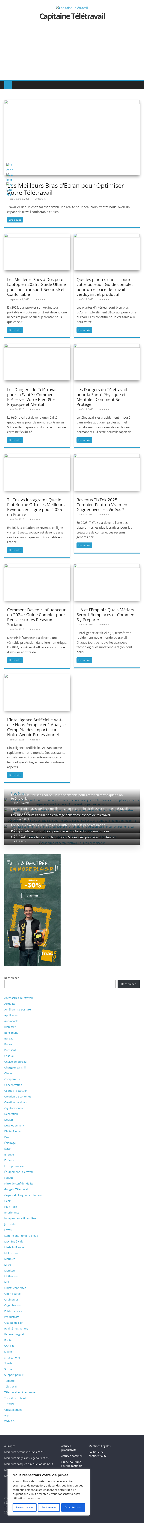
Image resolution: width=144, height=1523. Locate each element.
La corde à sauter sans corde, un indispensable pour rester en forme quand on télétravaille (67, 797)
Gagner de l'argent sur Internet (24, 1195)
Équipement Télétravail (19, 1172)
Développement (14, 1125)
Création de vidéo (15, 1102)
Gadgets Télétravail (16, 1189)
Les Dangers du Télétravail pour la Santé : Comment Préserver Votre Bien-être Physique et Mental (32, 397)
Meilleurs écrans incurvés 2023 (24, 1452)
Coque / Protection (16, 1090)
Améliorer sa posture (17, 1009)
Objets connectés (15, 1288)
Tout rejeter (49, 1507)
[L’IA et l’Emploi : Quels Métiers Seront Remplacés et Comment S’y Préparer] (107, 566)
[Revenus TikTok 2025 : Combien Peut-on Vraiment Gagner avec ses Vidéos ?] (107, 456)
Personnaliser (24, 1507)
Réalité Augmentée (16, 1328)
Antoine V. (40, 198)
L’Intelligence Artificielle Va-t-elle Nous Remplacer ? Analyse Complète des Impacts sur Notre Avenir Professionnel (36, 727)
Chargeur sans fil (15, 1067)
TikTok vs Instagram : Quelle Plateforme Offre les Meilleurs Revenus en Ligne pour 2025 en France (35, 507)
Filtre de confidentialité (18, 1183)
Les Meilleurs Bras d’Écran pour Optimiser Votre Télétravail (65, 188)
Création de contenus (17, 1096)
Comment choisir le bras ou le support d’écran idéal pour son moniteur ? (62, 837)
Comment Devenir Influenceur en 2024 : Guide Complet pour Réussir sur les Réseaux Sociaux (36, 617)
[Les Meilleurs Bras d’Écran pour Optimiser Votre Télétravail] (72, 102)
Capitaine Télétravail (72, 16)
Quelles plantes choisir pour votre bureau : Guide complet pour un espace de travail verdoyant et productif (104, 287)
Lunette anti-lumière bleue (21, 1235)
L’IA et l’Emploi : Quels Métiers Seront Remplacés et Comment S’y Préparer (106, 614)
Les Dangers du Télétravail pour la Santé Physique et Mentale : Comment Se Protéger (101, 397)
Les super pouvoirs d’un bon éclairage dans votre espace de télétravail (61, 815)
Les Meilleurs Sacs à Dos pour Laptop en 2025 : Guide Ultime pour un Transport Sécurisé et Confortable (36, 287)
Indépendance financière (20, 1218)
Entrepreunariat (14, 1166)
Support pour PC (14, 1375)
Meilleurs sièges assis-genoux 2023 (26, 1458)
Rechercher (128, 984)
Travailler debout (15, 1398)
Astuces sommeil (71, 1456)
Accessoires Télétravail (18, 998)
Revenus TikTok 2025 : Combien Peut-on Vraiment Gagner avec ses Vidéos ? (102, 504)
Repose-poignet (14, 1334)
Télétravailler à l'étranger (20, 1392)
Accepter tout (73, 1507)
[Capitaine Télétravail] (8, 85)
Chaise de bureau (15, 1061)
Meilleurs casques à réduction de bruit (28, 1464)
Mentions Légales (100, 1446)
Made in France (14, 1247)
